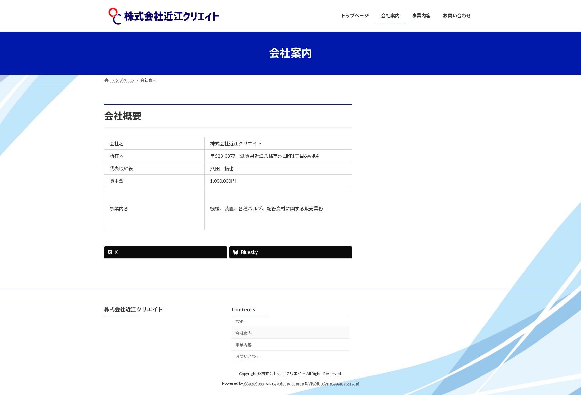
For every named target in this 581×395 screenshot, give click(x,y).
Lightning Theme (289, 383)
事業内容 (244, 345)
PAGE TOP (561, 376)
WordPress (254, 383)
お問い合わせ (248, 356)
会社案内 (244, 333)
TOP (239, 321)
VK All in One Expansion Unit (333, 383)
